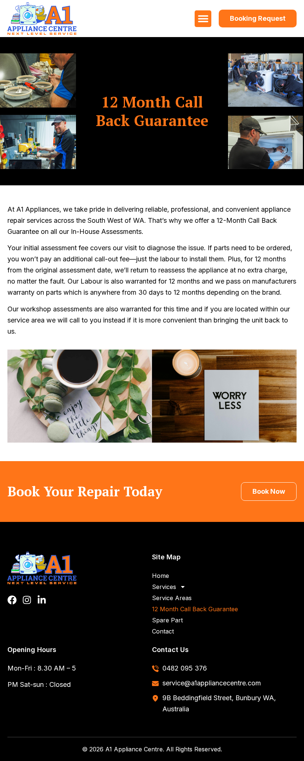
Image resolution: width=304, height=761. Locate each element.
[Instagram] (27, 600)
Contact (163, 631)
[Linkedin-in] (41, 600)
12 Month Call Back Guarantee (195, 609)
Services (164, 586)
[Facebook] (12, 600)
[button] (203, 18)
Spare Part (167, 620)
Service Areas (172, 598)
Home (160, 575)
